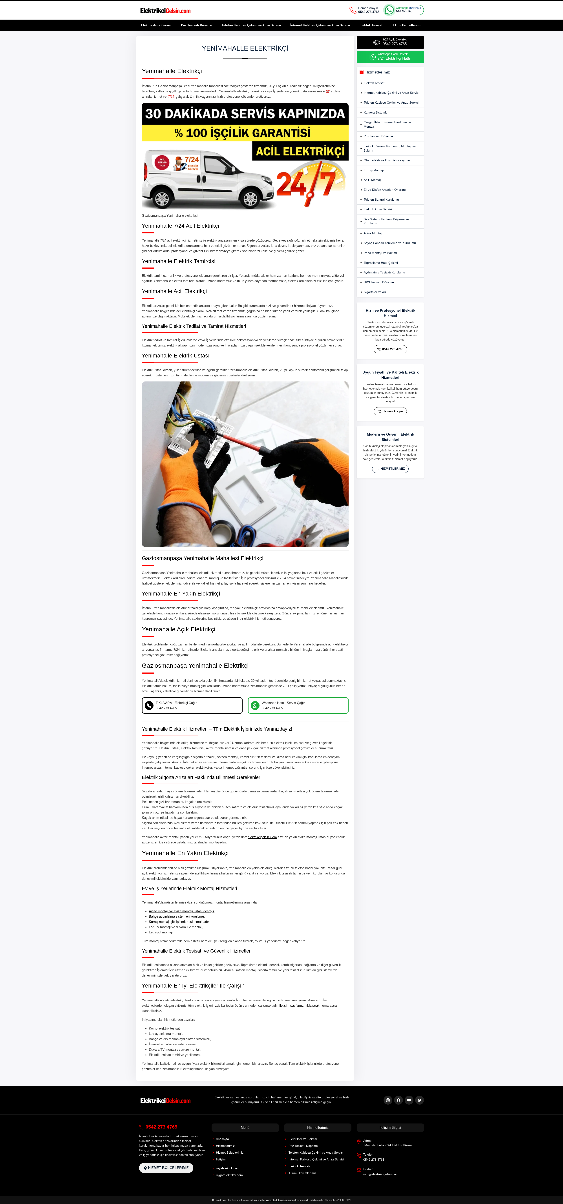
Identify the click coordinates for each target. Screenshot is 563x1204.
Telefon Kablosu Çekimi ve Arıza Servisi (251, 25)
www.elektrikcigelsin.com (279, 1200)
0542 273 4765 (392, 349)
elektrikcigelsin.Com (262, 837)
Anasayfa (222, 1139)
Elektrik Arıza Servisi (156, 25)
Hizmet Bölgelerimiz (229, 1152)
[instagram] (388, 1100)
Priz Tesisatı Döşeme (196, 25)
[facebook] (398, 1100)
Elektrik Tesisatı (371, 25)
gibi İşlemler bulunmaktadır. (179, 922)
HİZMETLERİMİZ (392, 468)
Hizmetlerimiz (225, 1145)
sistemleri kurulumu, (177, 916)
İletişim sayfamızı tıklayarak (299, 1005)
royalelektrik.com (227, 1168)
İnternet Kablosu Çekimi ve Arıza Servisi (320, 25)
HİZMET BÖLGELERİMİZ (168, 1168)
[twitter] (419, 1100)
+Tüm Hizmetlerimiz (407, 25)
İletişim (221, 1159)
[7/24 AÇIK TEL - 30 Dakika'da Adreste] (165, 10)
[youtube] (409, 1100)
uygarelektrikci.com (229, 1175)
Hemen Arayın (392, 411)
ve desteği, (182, 911)
